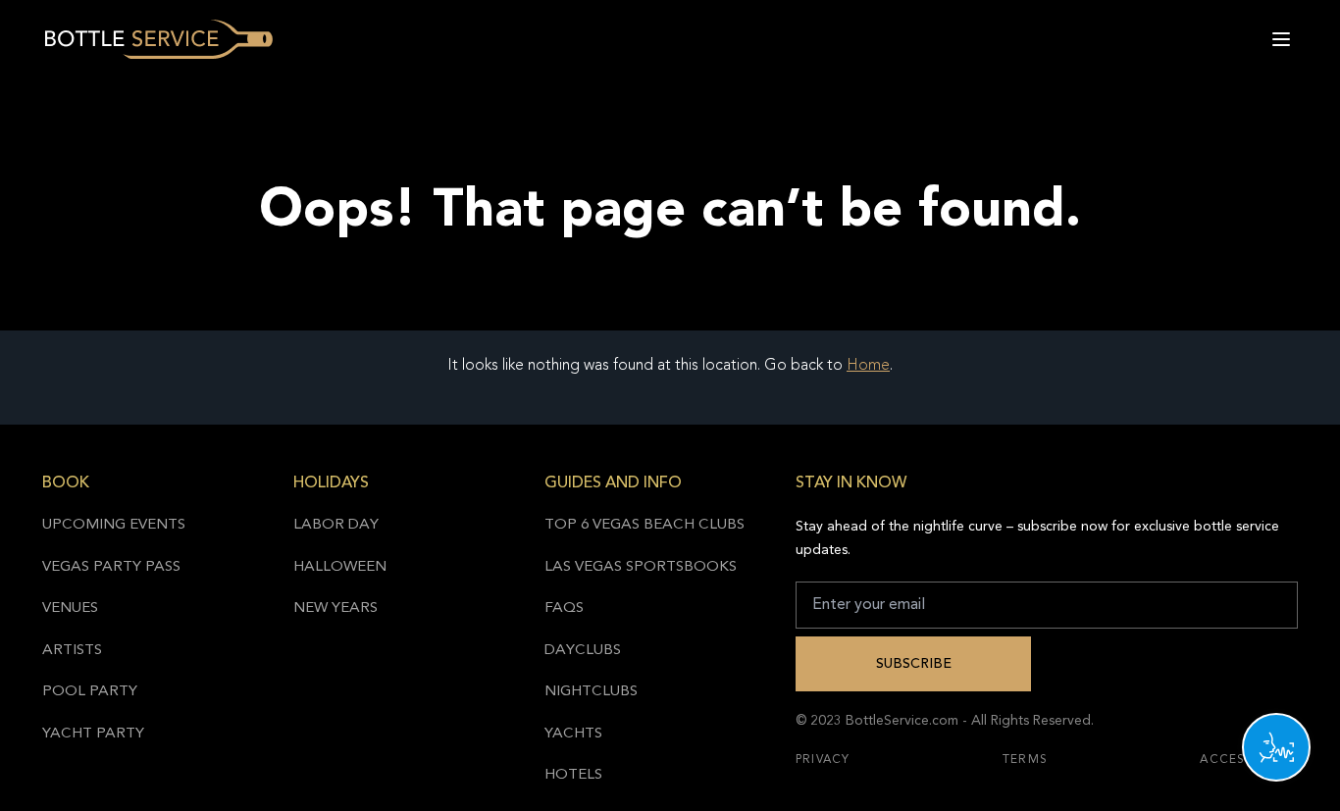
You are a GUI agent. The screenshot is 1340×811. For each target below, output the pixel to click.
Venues (70, 608)
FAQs (564, 608)
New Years (335, 608)
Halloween (340, 567)
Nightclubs (591, 691)
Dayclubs (582, 650)
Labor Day (336, 525)
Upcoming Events (113, 525)
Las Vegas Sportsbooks (640, 567)
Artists (72, 650)
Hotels (573, 775)
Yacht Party (93, 734)
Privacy (823, 760)
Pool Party (89, 691)
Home (868, 366)
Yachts (573, 734)
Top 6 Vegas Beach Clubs (644, 525)
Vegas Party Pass (111, 567)
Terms (1025, 760)
